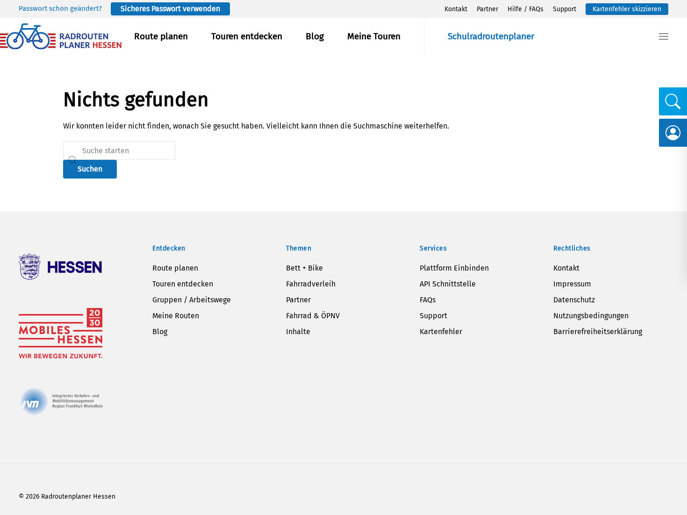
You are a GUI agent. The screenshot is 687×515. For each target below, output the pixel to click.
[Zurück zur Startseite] (61, 36)
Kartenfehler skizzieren (627, 9)
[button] (663, 36)
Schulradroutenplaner (491, 36)
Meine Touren (374, 36)
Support (564, 9)
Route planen (161, 36)
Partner (487, 9)
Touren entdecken (246, 36)
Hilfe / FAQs (526, 9)
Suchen (90, 169)
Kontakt (455, 9)
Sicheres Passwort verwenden (170, 8)
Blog (315, 36)
